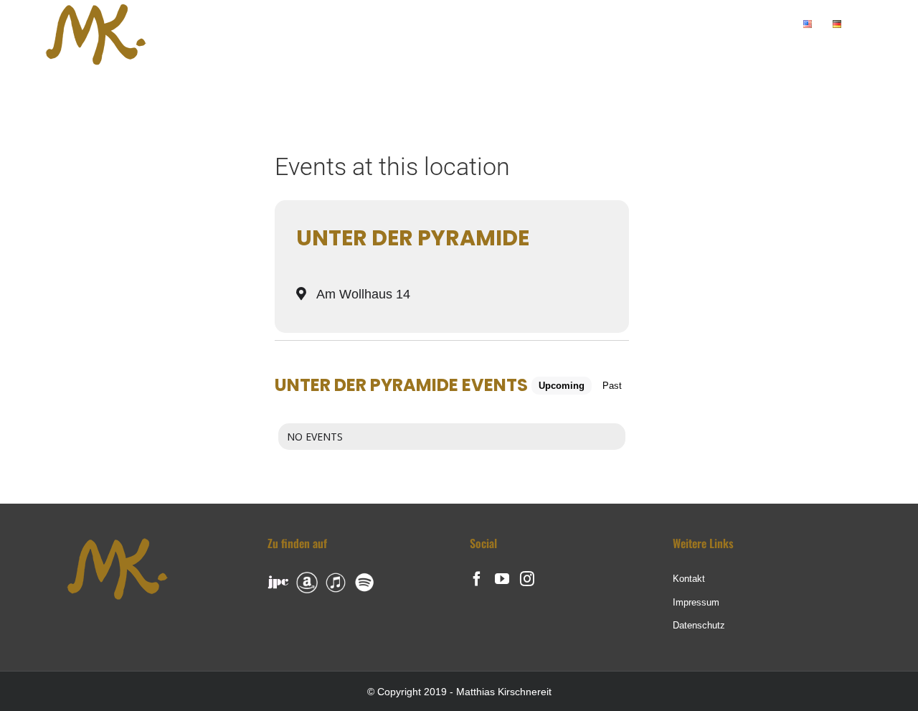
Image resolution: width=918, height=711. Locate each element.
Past (612, 385)
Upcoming (562, 385)
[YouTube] (502, 579)
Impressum (696, 602)
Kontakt (689, 578)
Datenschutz (699, 625)
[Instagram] (527, 579)
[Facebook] (477, 579)
